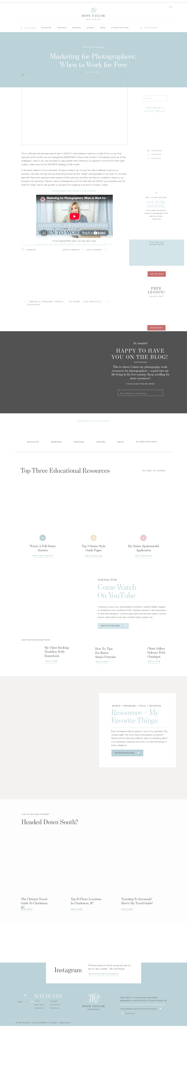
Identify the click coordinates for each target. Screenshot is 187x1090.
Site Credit (53, 1023)
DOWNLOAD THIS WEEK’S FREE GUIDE (74, 190)
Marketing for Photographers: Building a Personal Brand (74, 244)
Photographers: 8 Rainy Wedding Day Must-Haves (74, 252)
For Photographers (93, 47)
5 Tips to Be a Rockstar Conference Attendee (74, 248)
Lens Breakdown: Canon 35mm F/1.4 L (85, 301)
